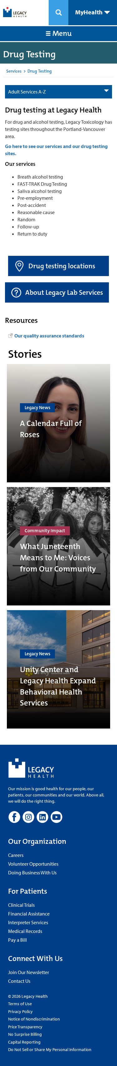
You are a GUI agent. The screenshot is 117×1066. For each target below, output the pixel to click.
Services (14, 71)
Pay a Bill (17, 940)
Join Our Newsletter (28, 972)
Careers (15, 855)
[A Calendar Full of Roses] (58, 423)
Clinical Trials (21, 905)
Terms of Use (20, 1003)
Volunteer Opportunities (33, 864)
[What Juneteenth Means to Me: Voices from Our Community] (58, 546)
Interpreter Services (28, 922)
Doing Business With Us (32, 872)
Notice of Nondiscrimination (34, 1019)
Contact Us (19, 981)
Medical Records (25, 931)
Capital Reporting (24, 1042)
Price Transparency (25, 1027)
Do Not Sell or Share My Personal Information (49, 1049)
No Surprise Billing (25, 1034)
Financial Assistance (29, 914)
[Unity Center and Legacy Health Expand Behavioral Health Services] (58, 669)
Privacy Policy (20, 1011)
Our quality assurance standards (49, 335)
